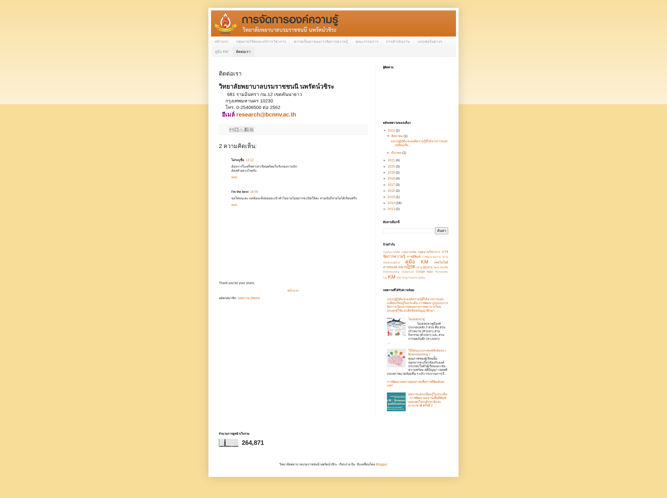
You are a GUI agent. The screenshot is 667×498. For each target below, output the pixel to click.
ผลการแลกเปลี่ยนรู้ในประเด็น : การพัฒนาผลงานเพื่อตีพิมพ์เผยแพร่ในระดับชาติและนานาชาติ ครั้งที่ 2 (427, 399)
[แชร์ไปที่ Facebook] (246, 129)
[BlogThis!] (236, 129)
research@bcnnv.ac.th (266, 114)
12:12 (250, 160)
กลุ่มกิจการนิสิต (391, 252)
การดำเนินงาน (398, 41)
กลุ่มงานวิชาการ (429, 252)
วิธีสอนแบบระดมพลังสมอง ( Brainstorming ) (427, 352)
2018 (392, 178)
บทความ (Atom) (249, 298)
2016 (392, 191)
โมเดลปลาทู (416, 319)
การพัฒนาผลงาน (431, 256)
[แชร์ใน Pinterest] (251, 129)
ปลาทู (419, 267)
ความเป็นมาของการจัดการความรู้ (321, 41)
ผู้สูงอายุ (428, 267)
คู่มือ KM (221, 52)
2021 (392, 160)
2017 (392, 185)
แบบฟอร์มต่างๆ (430, 41)
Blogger (381, 464)
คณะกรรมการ (367, 41)
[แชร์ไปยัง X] (241, 129)
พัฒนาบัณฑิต (441, 267)
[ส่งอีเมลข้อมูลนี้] (231, 129)
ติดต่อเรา (243, 52)
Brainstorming (391, 271)
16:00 (254, 192)
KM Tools (402, 277)
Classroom (408, 271)
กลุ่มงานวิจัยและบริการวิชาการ (261, 41)
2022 (392, 130)
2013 (392, 209)
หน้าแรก (221, 41)
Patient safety (417, 277)
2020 (392, 166)
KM (392, 277)
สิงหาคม (397, 136)
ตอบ (234, 177)
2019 (392, 172)
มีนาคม (396, 153)
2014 (392, 203)
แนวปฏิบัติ (406, 267)
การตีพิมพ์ (414, 257)
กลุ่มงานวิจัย (409, 252)
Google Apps (424, 271)
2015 (392, 197)
